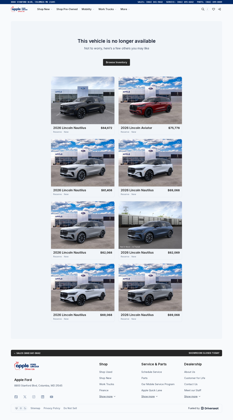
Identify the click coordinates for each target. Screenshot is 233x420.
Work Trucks (106, 384)
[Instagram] (33, 397)
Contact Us (191, 384)
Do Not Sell (70, 408)
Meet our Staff (192, 390)
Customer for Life (194, 378)
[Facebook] (16, 397)
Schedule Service (151, 372)
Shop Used (105, 372)
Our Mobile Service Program (157, 384)
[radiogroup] (20, 408)
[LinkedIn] (42, 397)
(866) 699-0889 (213, 2)
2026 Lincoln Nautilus (69, 128)
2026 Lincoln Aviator (136, 128)
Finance (103, 390)
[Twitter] (25, 397)
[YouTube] (51, 397)
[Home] (19, 9)
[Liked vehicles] (213, 9)
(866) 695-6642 (185, 2)
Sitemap (35, 408)
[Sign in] (219, 9)
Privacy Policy (52, 408)
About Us (189, 372)
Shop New (105, 378)
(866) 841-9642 (154, 2)
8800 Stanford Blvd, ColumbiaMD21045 (33, 2)
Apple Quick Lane (151, 390)
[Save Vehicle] (111, 80)
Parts (144, 378)
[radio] (16, 408)
